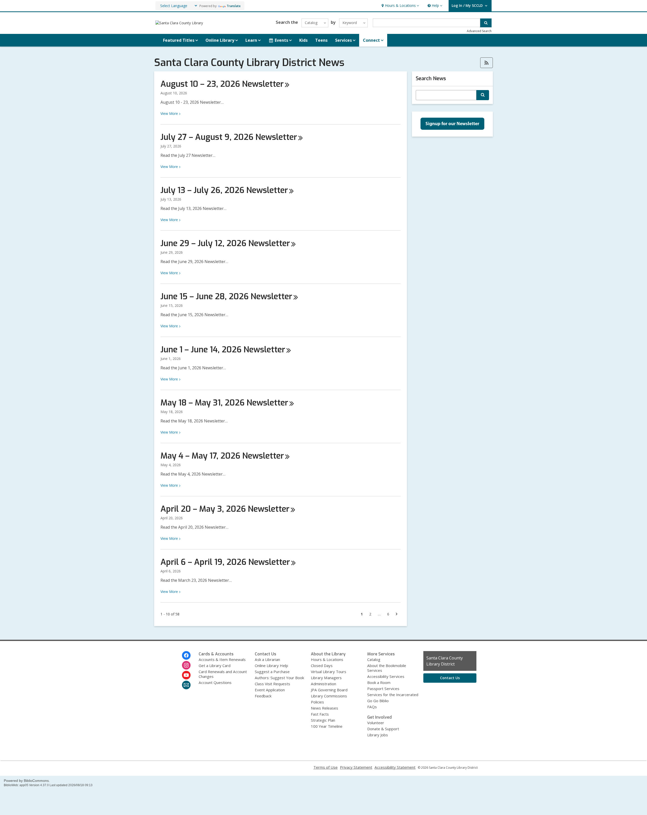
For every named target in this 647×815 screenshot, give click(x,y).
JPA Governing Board (329, 689)
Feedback (263, 695)
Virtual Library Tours (328, 671)
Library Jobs (377, 734)
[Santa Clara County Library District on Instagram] (186, 665)
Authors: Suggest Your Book (279, 677)
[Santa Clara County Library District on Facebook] (186, 655)
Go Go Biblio (378, 700)
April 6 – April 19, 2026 (225, 562)
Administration (323, 683)
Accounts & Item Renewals (222, 659)
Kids (303, 40)
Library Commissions (329, 695)
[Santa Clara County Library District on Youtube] (186, 675)
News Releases (324, 708)
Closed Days (322, 665)
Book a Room (378, 682)
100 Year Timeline (326, 726)
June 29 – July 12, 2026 (225, 243)
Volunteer (375, 722)
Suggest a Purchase (272, 671)
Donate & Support (383, 728)
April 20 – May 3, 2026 (224, 509)
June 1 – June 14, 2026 (222, 349)
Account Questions (215, 682)
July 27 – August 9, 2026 (228, 137)
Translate (234, 6)
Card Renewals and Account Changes (223, 674)
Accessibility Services (385, 676)
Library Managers (326, 677)
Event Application (270, 689)
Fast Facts (320, 714)
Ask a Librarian (267, 659)
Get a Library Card (214, 665)
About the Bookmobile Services (386, 668)
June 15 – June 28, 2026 (226, 296)
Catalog (373, 659)
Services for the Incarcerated (392, 694)
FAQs (372, 706)
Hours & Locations (327, 659)
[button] (400, 5)
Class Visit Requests (272, 683)
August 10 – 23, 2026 (222, 84)
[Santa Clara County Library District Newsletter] (186, 685)
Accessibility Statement (395, 767)
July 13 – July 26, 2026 (224, 190)
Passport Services (383, 688)
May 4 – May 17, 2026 (222, 456)
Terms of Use (325, 767)
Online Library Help (271, 665)
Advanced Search (479, 31)
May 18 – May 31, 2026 (224, 402)
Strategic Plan (323, 720)
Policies (317, 701)
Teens (321, 40)
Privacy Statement (356, 767)
